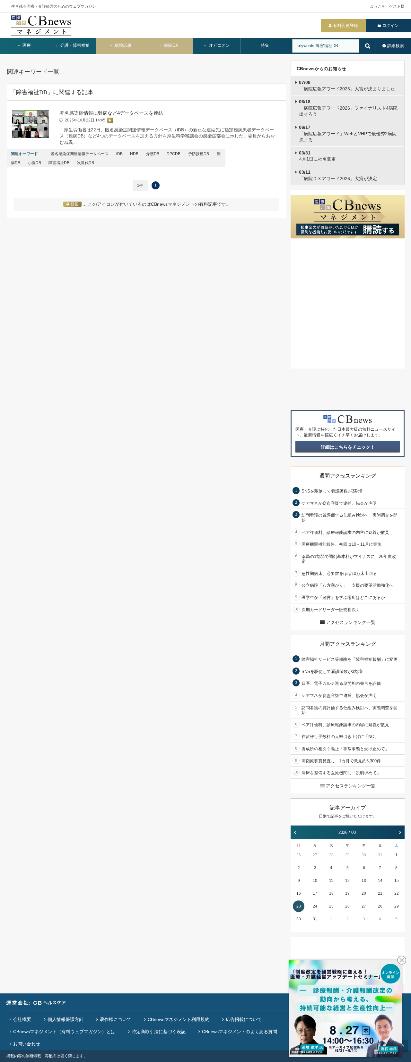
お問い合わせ (26, 1043)
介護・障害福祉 (74, 45)
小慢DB (34, 163)
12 (347, 880)
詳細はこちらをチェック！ (348, 447)
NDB (134, 154)
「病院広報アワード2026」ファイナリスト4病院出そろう (348, 108)
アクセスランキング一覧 (350, 622)
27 (315, 855)
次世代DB (85, 163)
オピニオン (219, 45)
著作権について (115, 1019)
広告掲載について (244, 1019)
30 (364, 855)
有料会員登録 (345, 25)
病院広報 (122, 45)
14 (380, 880)
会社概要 (22, 1019)
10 (315, 880)
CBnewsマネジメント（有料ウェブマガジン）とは (64, 1031)
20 (364, 893)
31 (380, 855)
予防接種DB (198, 154)
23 (298, 906)
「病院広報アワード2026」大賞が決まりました (347, 85)
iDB (119, 154)
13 (364, 880)
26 (298, 855)
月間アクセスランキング (347, 644)
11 (331, 880)
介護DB (152, 154)
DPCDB (173, 154)
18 (331, 893)
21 (380, 893)
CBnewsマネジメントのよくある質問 (239, 1031)
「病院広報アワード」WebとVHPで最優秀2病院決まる (348, 133)
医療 (26, 45)
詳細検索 (395, 45)
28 (331, 855)
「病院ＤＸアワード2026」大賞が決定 (338, 175)
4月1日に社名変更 (317, 156)
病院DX (170, 45)
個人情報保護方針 (65, 1019)
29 (347, 855)
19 (347, 893)
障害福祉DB (58, 163)
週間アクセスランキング (347, 475)
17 (315, 893)
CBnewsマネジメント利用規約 (178, 1019)
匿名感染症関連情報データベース (80, 154)
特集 (265, 45)
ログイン (390, 25)
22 (396, 893)
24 (315, 906)
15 (396, 880)
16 (298, 893)
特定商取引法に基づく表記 (159, 1031)
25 (331, 906)
